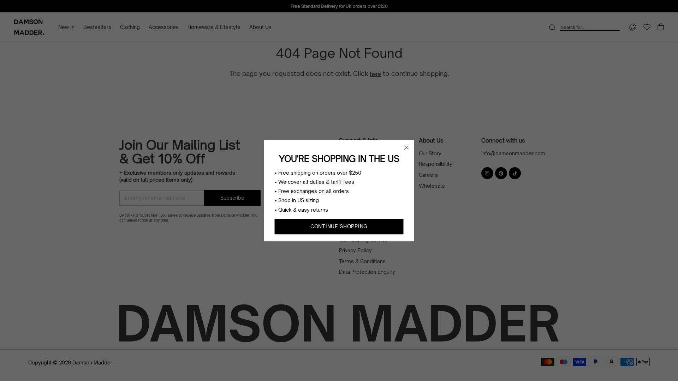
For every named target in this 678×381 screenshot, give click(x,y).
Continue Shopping (339, 226)
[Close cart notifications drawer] (406, 147)
